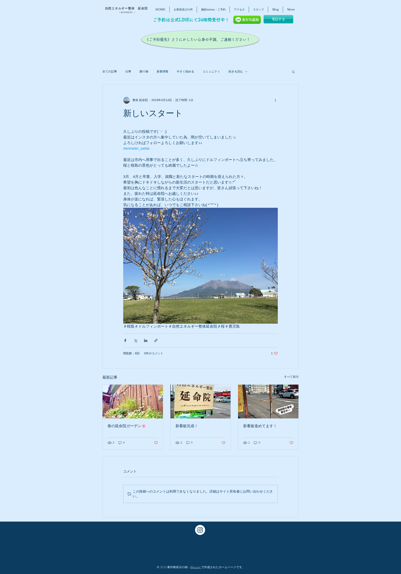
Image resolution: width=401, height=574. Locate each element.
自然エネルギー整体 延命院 (124, 8)
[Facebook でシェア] (125, 340)
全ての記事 (109, 71)
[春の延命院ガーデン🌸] (133, 401)
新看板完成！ (186, 426)
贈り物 (144, 71)
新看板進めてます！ (260, 426)
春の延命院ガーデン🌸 (127, 426)
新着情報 (162, 71)
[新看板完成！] (200, 401)
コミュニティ (211, 71)
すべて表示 (291, 376)
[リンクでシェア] (156, 340)
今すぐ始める (185, 71)
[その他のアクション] (275, 100)
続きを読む (235, 71)
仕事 (128, 71)
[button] (293, 71)
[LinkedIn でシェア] (146, 340)
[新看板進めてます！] (268, 401)
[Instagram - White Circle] (200, 530)
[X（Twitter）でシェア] (135, 340)
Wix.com (195, 567)
